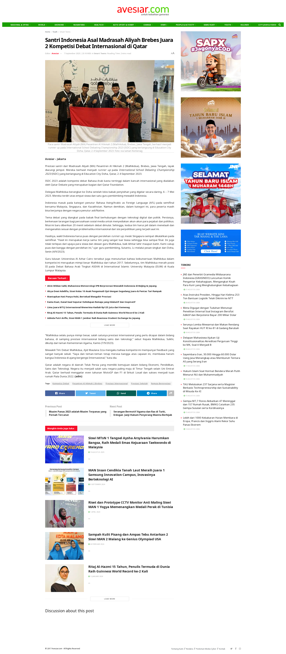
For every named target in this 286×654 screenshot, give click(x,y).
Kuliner (245, 25)
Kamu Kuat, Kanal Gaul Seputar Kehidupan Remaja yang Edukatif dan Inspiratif (91, 301)
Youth (227, 25)
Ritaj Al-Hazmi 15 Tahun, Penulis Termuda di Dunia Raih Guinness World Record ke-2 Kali (95, 312)
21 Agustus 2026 (192, 289)
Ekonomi (59, 25)
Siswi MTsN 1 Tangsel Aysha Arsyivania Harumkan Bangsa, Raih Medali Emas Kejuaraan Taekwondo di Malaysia (129, 442)
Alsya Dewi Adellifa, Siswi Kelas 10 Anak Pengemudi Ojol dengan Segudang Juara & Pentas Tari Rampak (104, 291)
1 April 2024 (95, 512)
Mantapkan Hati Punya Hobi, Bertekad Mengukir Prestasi (79, 296)
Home (47, 32)
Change (147, 25)
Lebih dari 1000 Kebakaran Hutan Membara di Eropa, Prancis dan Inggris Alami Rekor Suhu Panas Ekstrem (210, 421)
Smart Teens (65, 32)
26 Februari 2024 (97, 544)
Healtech (99, 25)
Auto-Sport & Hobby (123, 25)
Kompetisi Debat (61, 383)
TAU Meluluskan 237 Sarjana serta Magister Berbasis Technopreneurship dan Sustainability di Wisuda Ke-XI (210, 388)
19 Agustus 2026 (192, 319)
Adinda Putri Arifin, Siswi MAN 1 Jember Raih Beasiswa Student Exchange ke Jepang (93, 317)
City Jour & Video (267, 25)
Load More (109, 325)
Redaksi (189, 648)
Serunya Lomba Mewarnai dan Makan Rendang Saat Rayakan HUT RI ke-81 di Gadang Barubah (211, 326)
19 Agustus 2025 (97, 452)
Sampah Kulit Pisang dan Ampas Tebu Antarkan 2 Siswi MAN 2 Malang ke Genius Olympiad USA (128, 536)
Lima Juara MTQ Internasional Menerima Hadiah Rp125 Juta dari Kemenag (88, 307)
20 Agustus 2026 (192, 302)
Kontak (222, 648)
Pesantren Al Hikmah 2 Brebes (87, 383)
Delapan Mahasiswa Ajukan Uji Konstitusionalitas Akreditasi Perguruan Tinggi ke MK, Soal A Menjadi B (210, 341)
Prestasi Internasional (117, 383)
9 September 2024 (97, 484)
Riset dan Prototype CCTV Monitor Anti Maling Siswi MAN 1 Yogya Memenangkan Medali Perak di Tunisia (130, 504)
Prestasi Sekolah (139, 383)
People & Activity (185, 25)
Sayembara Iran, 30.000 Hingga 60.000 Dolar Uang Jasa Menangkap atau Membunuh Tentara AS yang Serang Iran (211, 358)
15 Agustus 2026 (192, 395)
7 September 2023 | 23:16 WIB (77, 53)
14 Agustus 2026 (192, 429)
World (41, 25)
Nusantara (79, 25)
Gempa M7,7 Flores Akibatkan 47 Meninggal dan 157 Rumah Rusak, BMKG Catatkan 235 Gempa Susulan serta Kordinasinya (209, 404)
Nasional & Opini (20, 25)
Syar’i (163, 25)
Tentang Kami (177, 648)
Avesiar (55, 53)
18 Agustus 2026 (192, 332)
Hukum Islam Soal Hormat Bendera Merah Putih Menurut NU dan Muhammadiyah (211, 372)
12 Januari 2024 (96, 576)
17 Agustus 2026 (192, 366)
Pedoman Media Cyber (206, 648)
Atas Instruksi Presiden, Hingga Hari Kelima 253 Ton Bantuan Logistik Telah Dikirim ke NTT (211, 296)
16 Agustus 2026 (192, 379)
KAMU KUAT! (209, 25)
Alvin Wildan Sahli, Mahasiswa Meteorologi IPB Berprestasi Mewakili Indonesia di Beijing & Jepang (102, 285)
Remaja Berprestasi (161, 383)
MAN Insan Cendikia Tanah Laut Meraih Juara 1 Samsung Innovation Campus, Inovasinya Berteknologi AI (126, 475)
